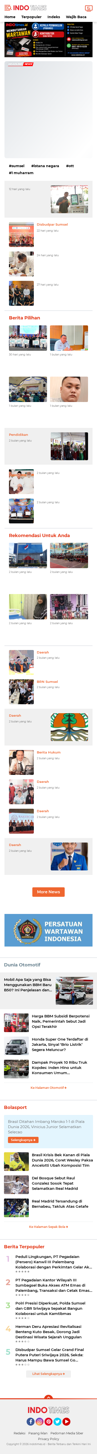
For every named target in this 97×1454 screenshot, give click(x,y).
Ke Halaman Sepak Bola (47, 1227)
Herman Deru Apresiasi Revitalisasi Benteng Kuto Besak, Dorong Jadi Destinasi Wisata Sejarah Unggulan (48, 1331)
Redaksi (19, 1433)
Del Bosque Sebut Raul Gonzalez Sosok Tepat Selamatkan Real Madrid (55, 1183)
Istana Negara (46, 166)
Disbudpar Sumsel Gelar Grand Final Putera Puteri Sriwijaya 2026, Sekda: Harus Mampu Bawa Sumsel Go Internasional (49, 1355)
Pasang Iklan (38, 1433)
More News (48, 892)
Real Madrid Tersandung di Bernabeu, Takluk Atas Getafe (60, 1204)
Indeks (54, 17)
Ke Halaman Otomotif (47, 1088)
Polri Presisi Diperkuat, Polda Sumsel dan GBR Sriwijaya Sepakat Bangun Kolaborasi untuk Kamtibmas (50, 1308)
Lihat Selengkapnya (47, 1374)
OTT (71, 166)
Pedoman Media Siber (66, 1433)
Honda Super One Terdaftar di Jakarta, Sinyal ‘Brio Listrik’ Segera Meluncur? (60, 1044)
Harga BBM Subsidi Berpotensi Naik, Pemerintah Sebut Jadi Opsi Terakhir (61, 1021)
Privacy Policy (48, 1439)
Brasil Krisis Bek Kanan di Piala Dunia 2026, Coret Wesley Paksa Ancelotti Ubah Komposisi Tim (62, 1160)
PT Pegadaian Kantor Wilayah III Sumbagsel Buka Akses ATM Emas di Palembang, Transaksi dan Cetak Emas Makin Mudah (52, 1285)
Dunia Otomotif (22, 965)
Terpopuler (31, 17)
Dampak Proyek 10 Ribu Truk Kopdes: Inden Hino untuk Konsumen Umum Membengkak (59, 1067)
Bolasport (15, 1107)
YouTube (69, 1428)
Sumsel (17, 166)
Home (9, 17)
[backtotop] (48, 1399)
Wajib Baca (76, 17)
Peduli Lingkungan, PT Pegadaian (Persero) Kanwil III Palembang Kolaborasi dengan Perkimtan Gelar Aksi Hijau (53, 1262)
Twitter (59, 1428)
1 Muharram (22, 173)
